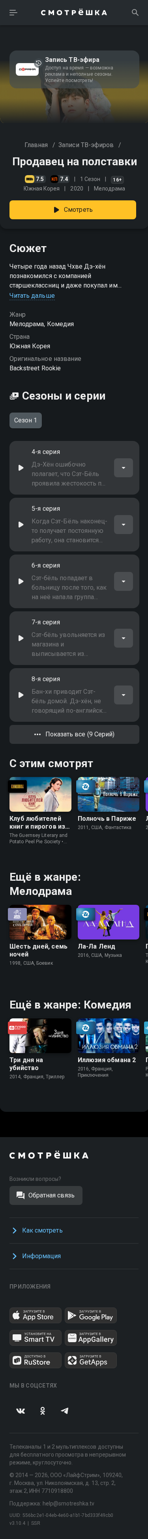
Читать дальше (32, 295)
